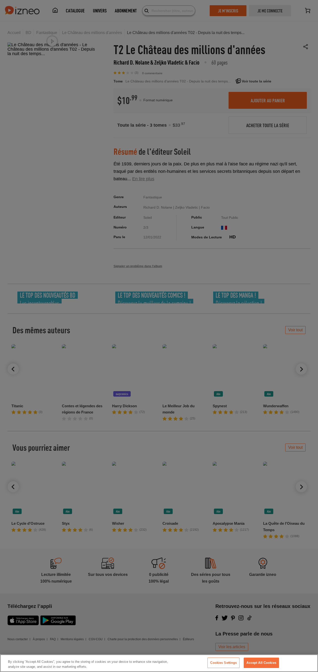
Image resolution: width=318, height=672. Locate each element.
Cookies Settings (223, 663)
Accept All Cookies (261, 663)
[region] (159, 663)
